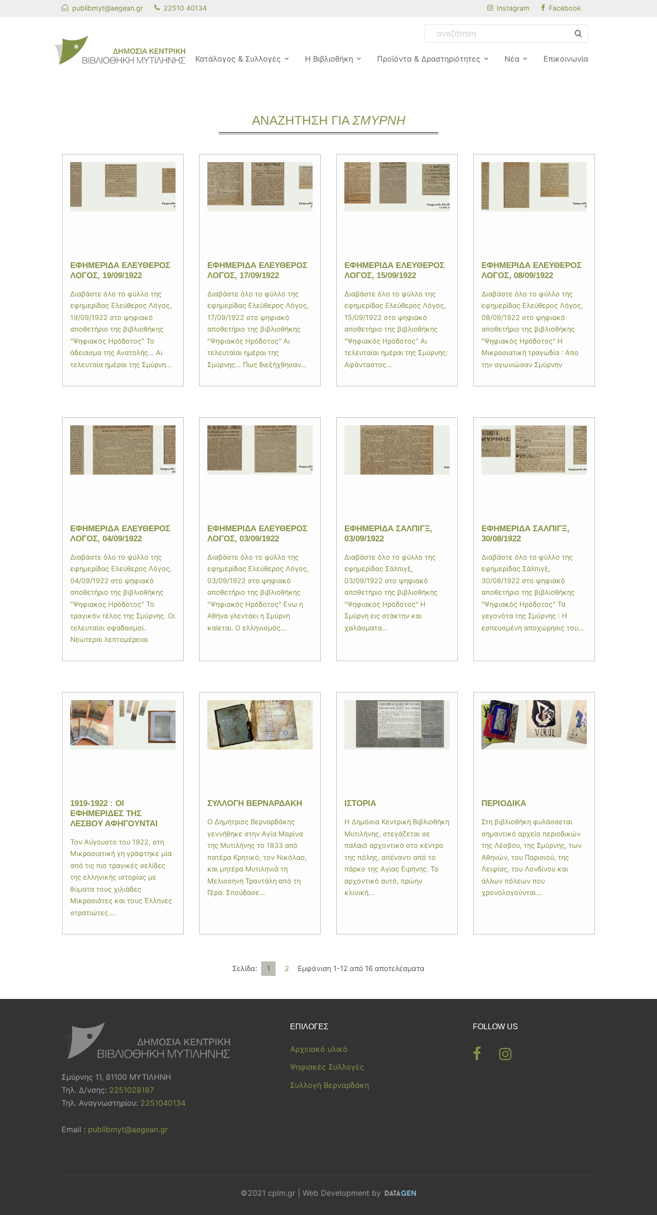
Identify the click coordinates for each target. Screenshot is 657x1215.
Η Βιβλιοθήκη (329, 59)
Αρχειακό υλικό (319, 1049)
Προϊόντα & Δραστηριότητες (428, 59)
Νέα (512, 59)
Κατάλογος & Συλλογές (238, 59)
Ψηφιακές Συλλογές (327, 1067)
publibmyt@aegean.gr (128, 1129)
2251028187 (131, 1090)
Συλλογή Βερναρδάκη (329, 1085)
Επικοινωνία (565, 59)
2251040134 (163, 1103)
